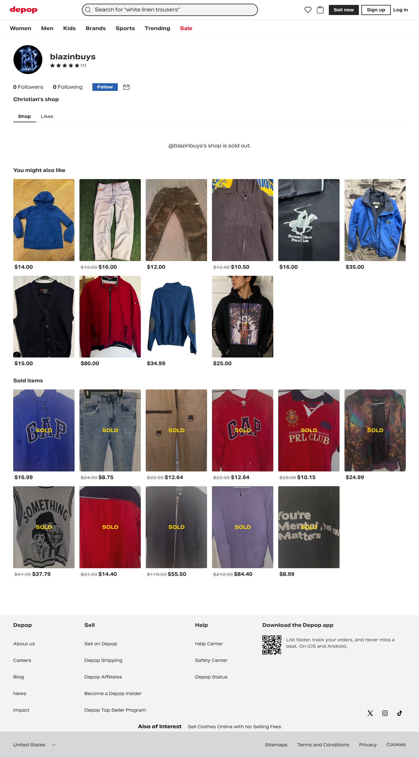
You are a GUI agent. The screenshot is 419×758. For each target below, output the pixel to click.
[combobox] (170, 10)
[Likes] (308, 10)
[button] (68, 65)
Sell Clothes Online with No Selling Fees (234, 726)
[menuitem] (20, 28)
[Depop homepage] (23, 10)
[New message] (126, 87)
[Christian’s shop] (28, 60)
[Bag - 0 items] (320, 10)
